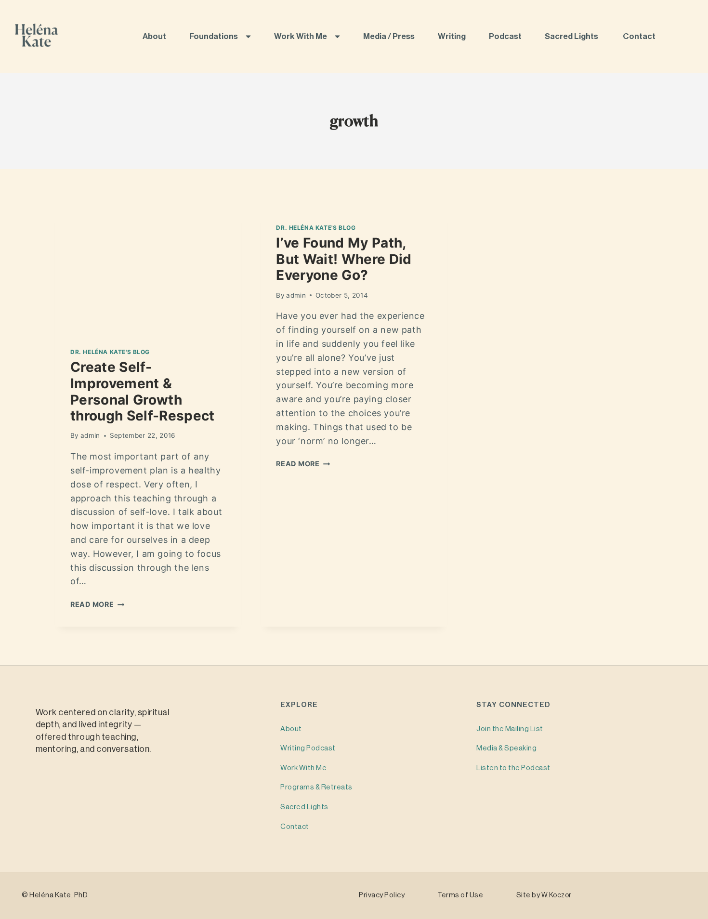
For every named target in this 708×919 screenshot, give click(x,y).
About (155, 36)
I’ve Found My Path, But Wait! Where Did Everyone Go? (343, 259)
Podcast (506, 36)
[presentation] (148, 270)
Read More (97, 604)
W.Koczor (556, 895)
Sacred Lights (573, 36)
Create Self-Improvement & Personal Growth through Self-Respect (142, 391)
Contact (640, 36)
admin (90, 435)
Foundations (214, 36)
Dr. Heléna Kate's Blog (110, 351)
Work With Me (301, 36)
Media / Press (389, 36)
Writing (452, 36)
